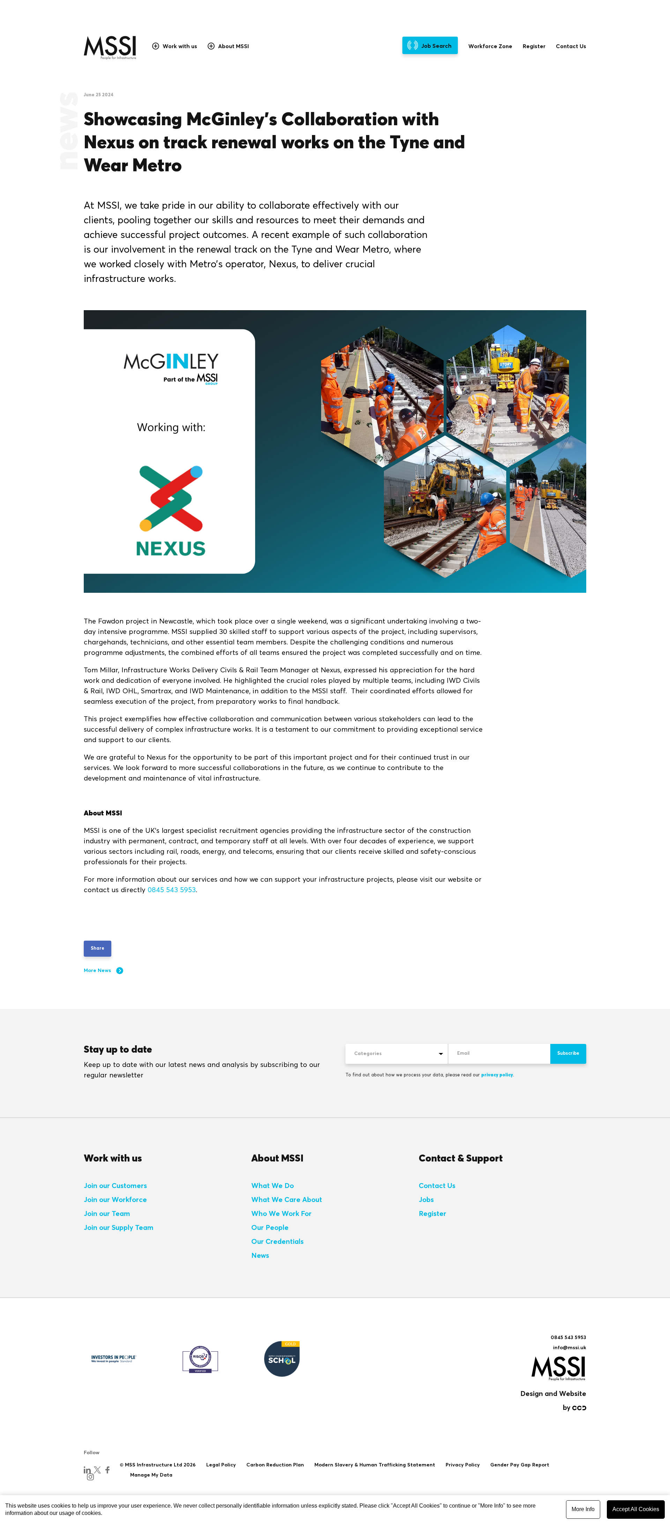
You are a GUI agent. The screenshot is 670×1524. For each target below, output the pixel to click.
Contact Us (571, 46)
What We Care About (286, 1199)
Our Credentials (277, 1241)
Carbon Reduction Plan (275, 1465)
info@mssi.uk (569, 1347)
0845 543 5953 (172, 890)
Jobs (426, 1199)
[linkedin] (87, 1469)
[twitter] (97, 1469)
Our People (270, 1227)
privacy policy (497, 1075)
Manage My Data (151, 1475)
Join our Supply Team (119, 1227)
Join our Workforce (115, 1199)
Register (534, 46)
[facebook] (107, 1469)
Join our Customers (115, 1185)
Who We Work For (281, 1213)
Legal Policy (221, 1465)
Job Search (436, 46)
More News (97, 970)
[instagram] (90, 1476)
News (260, 1255)
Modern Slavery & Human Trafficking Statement (374, 1465)
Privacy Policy (463, 1465)
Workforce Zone (490, 46)
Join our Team (107, 1213)
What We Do (272, 1185)
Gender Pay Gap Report (519, 1465)
